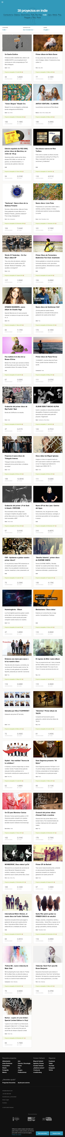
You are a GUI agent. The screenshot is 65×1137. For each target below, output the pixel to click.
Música (4, 1072)
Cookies (4, 1103)
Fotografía (5, 1070)
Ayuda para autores (24, 1083)
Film (19, 1068)
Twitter (51, 1063)
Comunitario (6, 1066)
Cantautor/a (8, 14)
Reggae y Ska (30, 17)
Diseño (4, 1068)
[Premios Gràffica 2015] (17, 1119)
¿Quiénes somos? (38, 1068)
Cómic (20, 1066)
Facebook (52, 1061)
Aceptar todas (56, 1133)
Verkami (33, 2)
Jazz (49, 14)
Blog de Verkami (38, 1061)
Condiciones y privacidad (9, 1096)
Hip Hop (38, 14)
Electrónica (25, 14)
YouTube (51, 1066)
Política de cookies (16, 1134)
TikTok (51, 1070)
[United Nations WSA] (48, 1119)
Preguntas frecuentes (8, 1083)
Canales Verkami (38, 1066)
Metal (55, 14)
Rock (39, 17)
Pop (59, 14)
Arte (19, 1061)
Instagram (52, 1068)
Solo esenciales (42, 1133)
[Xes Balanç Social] (32, 1119)
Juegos (20, 1070)
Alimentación (6, 1061)
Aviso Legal (5, 1100)
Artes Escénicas (7, 1063)
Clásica (17, 14)
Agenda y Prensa (38, 1063)
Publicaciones (22, 1072)
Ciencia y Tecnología (24, 1063)
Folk (32, 14)
